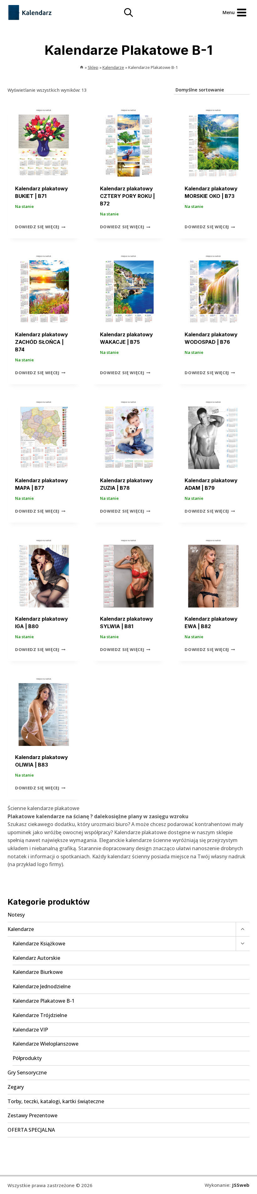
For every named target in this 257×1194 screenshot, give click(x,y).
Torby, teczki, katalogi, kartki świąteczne (56, 1101)
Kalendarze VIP (30, 1029)
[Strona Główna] (82, 67)
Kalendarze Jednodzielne (42, 986)
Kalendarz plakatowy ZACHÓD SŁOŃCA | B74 (41, 342)
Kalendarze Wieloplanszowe (45, 1043)
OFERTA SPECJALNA (31, 1129)
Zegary (16, 1086)
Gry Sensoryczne (27, 1072)
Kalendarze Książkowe (39, 943)
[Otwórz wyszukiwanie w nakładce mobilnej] (128, 12)
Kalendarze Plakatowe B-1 (44, 1000)
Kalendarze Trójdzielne (40, 1015)
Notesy (16, 914)
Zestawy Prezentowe (32, 1115)
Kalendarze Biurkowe (38, 972)
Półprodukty (27, 1058)
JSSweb (240, 1185)
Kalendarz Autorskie (36, 957)
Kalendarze (21, 929)
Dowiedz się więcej (37, 227)
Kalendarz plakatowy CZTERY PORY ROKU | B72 (127, 196)
